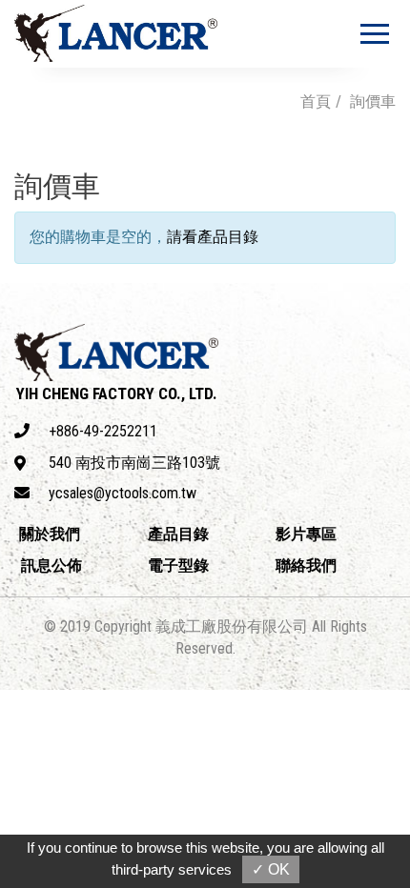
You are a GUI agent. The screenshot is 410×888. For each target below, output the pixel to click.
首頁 (315, 101)
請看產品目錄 (212, 237)
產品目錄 (178, 534)
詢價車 (373, 101)
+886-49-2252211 (103, 431)
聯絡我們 (306, 565)
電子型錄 (178, 565)
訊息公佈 (51, 565)
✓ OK (271, 869)
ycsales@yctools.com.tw (122, 493)
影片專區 (306, 534)
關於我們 (49, 534)
